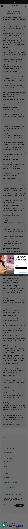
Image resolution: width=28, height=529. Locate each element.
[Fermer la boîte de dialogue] (27, 255)
